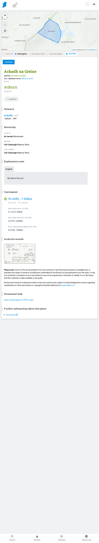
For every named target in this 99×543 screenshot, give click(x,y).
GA (87, 4)
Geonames (10, 315)
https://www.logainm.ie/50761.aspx (18, 300)
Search (12, 540)
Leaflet (74, 50)
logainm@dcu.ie (68, 285)
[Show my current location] (5, 31)
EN (94, 4)
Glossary (62, 540)
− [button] (5, 19)
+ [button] (5, 15)
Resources (86, 540)
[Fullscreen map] (5, 25)
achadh (8, 115)
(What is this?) (27, 78)
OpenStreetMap (56, 54)
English (9, 169)
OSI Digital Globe (38, 54)
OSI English (22, 54)
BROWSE (72, 54)
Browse (37, 540)
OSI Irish (9, 54)
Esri (86, 50)
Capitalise (13, 99)
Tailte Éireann (93, 50)
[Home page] (4, 5)
